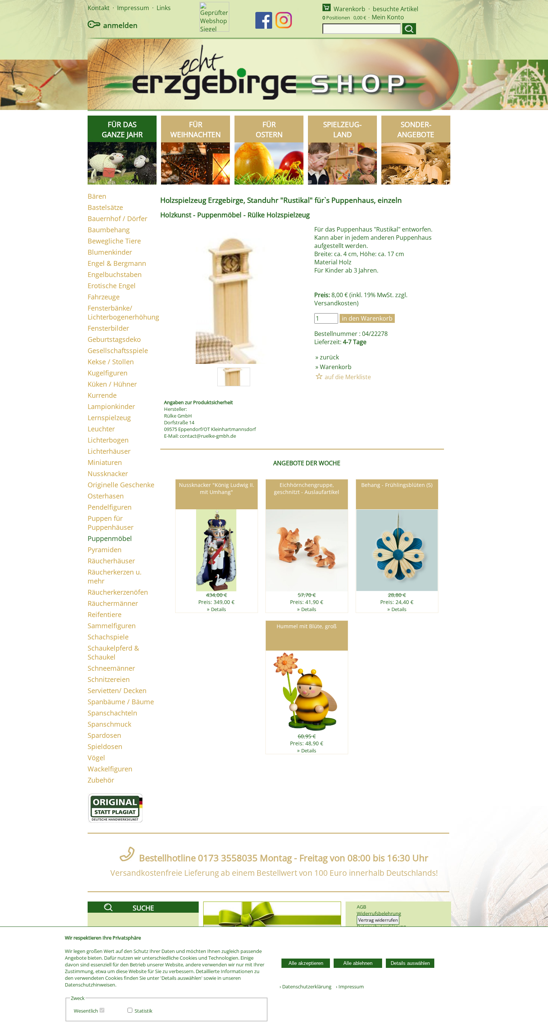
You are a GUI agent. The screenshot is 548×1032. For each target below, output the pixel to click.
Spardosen (104, 735)
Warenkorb (349, 9)
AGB (361, 906)
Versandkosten (335, 303)
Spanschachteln (112, 712)
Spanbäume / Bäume (121, 701)
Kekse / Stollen (111, 361)
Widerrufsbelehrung (379, 913)
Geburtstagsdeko (114, 339)
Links (164, 8)
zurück (329, 357)
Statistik (143, 1010)
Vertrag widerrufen (378, 920)
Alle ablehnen (357, 963)
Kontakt (99, 8)
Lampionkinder (111, 406)
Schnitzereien (109, 679)
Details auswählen (410, 963)
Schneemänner (111, 668)
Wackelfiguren (110, 768)
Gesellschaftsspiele (118, 350)
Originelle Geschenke (121, 484)
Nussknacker (108, 473)
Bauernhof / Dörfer (117, 218)
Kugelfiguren (107, 372)
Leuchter (101, 428)
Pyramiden (105, 549)
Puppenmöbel (110, 538)
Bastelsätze (105, 207)
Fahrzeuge (104, 296)
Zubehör (101, 779)
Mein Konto (388, 17)
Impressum (133, 8)
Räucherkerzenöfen (118, 592)
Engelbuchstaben (115, 274)
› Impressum (348, 986)
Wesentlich (86, 1010)
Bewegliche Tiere (114, 240)
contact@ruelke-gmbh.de (208, 435)
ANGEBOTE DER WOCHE (306, 463)
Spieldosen (105, 746)
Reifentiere (105, 614)
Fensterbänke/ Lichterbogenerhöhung (123, 312)
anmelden (120, 25)
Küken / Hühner (112, 384)
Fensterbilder (108, 328)
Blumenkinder (110, 252)
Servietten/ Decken (117, 690)
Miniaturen (105, 462)
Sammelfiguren (112, 625)
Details (218, 609)
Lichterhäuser (109, 451)
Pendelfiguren (110, 507)
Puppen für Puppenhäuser (110, 523)
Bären (97, 196)
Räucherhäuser (111, 560)
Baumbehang (109, 229)
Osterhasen (106, 495)
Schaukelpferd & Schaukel (113, 652)
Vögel (96, 757)
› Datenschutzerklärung (305, 986)
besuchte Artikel (395, 9)
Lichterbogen (108, 439)
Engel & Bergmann (117, 263)
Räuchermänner (113, 603)
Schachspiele (108, 636)
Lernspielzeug (109, 417)
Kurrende (102, 395)
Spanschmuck (109, 724)
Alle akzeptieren (306, 963)
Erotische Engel (112, 285)
